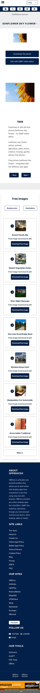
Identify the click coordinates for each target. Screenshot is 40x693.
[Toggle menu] (2, 2)
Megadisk (13, 595)
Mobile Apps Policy (16, 546)
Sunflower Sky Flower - (20, 23)
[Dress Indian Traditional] (21, 429)
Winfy (11, 603)
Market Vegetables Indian (20, 268)
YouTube (15, 634)
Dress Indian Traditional (20, 433)
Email (14, 637)
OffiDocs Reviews (15, 675)
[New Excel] (27, 9)
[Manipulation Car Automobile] (21, 396)
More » (20, 453)
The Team (13, 531)
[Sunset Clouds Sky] (21, 230)
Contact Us (13, 538)
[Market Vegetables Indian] (21, 264)
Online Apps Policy (16, 542)
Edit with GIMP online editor (22, 61)
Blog (11, 557)
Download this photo (22, 54)
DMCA (11, 565)
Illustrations (30, 208)
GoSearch (13, 652)
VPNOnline (13, 599)
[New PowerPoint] (34, 9)
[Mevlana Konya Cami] (21, 363)
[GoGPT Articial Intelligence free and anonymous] (5, 9)
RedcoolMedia (14, 592)
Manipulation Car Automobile (20, 400)
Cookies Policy (15, 553)
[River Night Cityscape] (21, 297)
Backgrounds (12, 208)
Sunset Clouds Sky (20, 235)
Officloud (12, 614)
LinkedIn (26, 634)
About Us (12, 534)
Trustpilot (14, 622)
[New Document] (20, 9)
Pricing (11, 561)
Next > (26, 175)
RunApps (12, 611)
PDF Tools (13, 660)
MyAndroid (13, 607)
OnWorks (12, 584)
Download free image (20, 244)
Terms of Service (15, 549)
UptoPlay (12, 588)
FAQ (10, 568)
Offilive (11, 664)
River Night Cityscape (20, 301)
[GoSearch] (13, 9)
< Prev (14, 175)
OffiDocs (12, 580)
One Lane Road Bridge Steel (20, 334)
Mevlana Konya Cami (20, 367)
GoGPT (12, 656)
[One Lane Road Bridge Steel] (21, 330)
